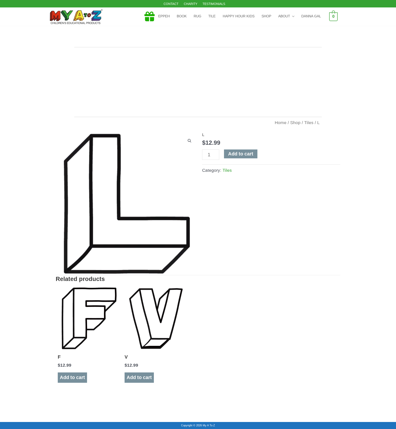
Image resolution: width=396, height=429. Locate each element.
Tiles (309, 122)
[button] (189, 141)
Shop (295, 122)
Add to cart (240, 153)
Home (280, 122)
